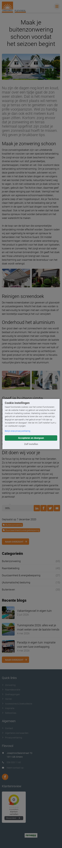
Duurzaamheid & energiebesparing (22, 530)
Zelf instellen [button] (31, 444)
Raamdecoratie (12, 689)
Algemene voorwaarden (16, 733)
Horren (8, 699)
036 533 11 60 (14, 762)
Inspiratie (9, 708)
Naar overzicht (14, 541)
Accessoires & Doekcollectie (18, 703)
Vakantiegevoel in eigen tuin (34, 610)
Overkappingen (12, 694)
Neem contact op (15, 767)
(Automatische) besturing (16, 582)
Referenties (10, 713)
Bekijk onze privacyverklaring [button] (17, 431)
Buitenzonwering (13, 525)
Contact (9, 728)
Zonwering (10, 685)
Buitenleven (8, 589)
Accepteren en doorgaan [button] (31, 438)
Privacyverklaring (13, 737)
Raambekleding (10, 568)
